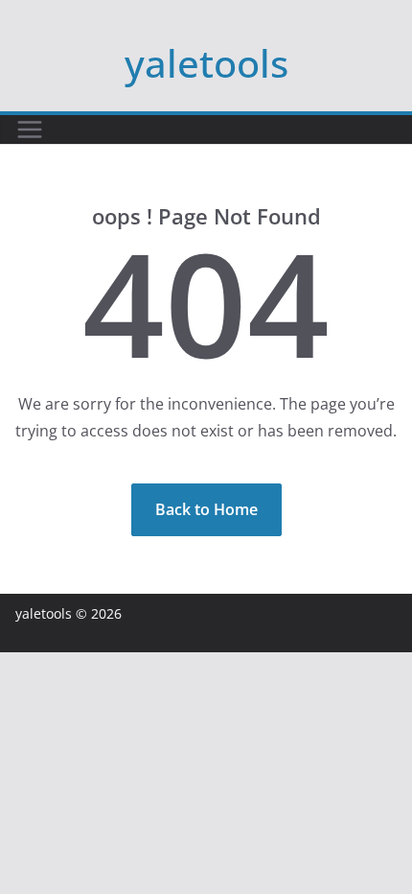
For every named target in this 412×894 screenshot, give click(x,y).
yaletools (206, 62)
